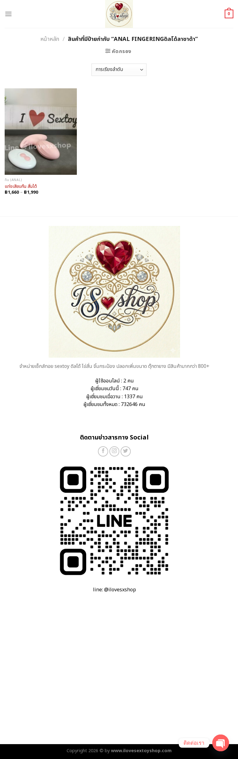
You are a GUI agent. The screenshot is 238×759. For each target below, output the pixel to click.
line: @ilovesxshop (114, 590)
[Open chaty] (220, 743)
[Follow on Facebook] (103, 451)
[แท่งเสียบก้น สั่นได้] (41, 131)
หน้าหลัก (49, 39)
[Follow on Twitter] (126, 451)
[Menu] (8, 13)
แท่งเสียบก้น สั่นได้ (21, 187)
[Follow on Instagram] (114, 451)
